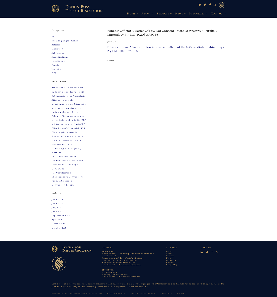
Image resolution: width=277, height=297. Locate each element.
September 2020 (61, 215)
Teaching (57, 69)
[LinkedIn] (200, 4)
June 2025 (57, 199)
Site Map (180, 293)
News (179, 14)
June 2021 (57, 211)
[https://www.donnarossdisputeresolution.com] (77, 8)
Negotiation (58, 61)
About (146, 14)
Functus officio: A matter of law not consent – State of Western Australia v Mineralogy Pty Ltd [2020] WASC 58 (67, 144)
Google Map (171, 265)
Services (163, 14)
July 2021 (57, 207)
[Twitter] (205, 4)
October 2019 (59, 228)
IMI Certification (61, 173)
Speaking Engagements (65, 41)
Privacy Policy (166, 293)
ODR (54, 73)
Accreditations (60, 57)
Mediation (57, 49)
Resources (197, 14)
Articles (56, 45)
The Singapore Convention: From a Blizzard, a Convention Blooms (67, 181)
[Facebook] (210, 4)
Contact (217, 14)
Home (131, 14)
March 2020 (58, 223)
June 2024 (57, 203)
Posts (55, 36)
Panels (55, 65)
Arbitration (58, 53)
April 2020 (57, 219)
